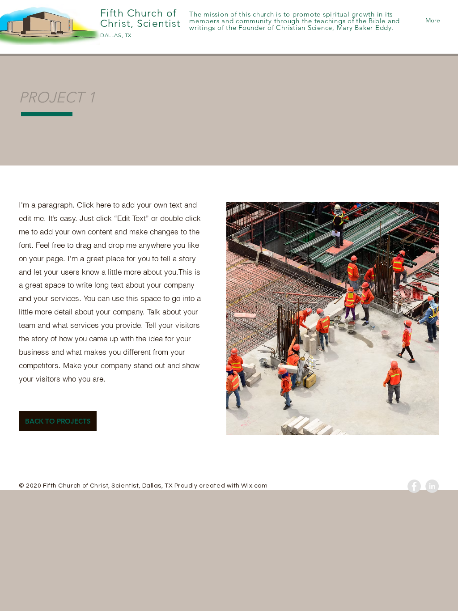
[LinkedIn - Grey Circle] (432, 486)
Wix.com (254, 486)
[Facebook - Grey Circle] (414, 486)
